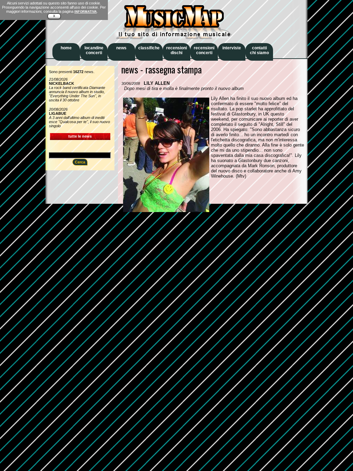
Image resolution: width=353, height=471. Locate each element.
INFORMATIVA (85, 11)
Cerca (80, 162)
